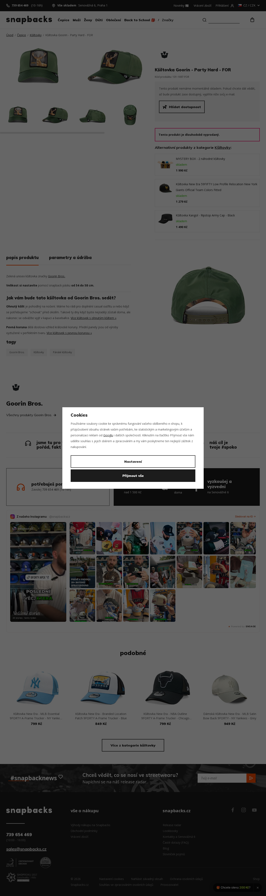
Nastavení (133, 461)
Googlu (108, 435)
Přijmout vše (133, 476)
